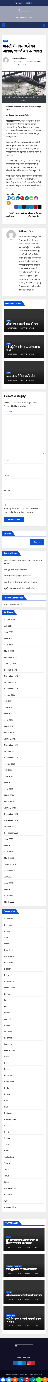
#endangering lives (32, 65)
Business (8, 925)
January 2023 (10, 864)
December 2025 (11, 670)
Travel (6, 1176)
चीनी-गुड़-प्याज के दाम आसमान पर (15, 570)
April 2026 (8, 645)
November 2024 (11, 745)
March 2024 (9, 795)
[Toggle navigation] (22, 25)
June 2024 (8, 776)
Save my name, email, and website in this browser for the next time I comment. (21, 510)
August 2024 (9, 764)
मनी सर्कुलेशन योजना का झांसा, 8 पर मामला (23, 348)
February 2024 (10, 802)
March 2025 (9, 726)
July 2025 (8, 701)
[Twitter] (13, 198)
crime (5, 40)
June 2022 (8, 883)
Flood (6, 1006)
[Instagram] (36, 198)
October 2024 (10, 751)
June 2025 (8, 708)
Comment (8, 412)
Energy (7, 975)
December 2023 (11, 814)
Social (7, 1132)
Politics (7, 1069)
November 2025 (11, 676)
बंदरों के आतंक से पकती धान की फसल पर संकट (20, 582)
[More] (9, 203)
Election (7, 969)
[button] (40, 25)
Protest (7, 1094)
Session (7, 1126)
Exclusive (8, 994)
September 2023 (11, 833)
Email (7, 475)
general (7, 1019)
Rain (6, 1107)
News (6, 1057)
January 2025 (10, 739)
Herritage (8, 1038)
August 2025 (9, 695)
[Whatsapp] (31, 198)
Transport (8, 1170)
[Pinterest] (22, 198)
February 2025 (10, 733)
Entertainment (10, 981)
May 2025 (8, 714)
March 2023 (9, 858)
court (6, 938)
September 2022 (11, 871)
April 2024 (8, 789)
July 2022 (8, 877)
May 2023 (8, 845)
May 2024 (8, 783)
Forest (7, 1013)
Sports (7, 1138)
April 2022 (8, 896)
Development (9, 956)
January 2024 (10, 808)
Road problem (10, 1119)
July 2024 (8, 770)
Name (7, 461)
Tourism (7, 1163)
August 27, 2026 (15, 1273)
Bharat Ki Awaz (20, 58)
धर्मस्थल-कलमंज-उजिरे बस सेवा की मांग (17, 576)
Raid (6, 1101)
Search (7, 533)
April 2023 (8, 852)
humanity (8, 1044)
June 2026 (8, 632)
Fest (6, 1000)
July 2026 (8, 626)
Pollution (8, 1075)
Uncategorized (10, 1188)
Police (7, 1063)
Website (7, 490)
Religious (8, 1113)
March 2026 (9, 651)
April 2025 (8, 720)
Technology (9, 1157)
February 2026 (10, 657)
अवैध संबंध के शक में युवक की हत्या (22, 324)
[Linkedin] (18, 198)
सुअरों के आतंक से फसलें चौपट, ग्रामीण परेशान (20, 588)
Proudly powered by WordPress (17, 1374)
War (6, 1201)
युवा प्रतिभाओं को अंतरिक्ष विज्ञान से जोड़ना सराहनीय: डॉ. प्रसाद (22, 1241)
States (7, 1144)
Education (8, 963)
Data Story (8, 950)
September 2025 (11, 689)
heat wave (8, 1032)
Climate (7, 931)
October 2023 (10, 827)
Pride (6, 1088)
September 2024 (11, 758)
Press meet (9, 1082)
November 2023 (11, 820)
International (9, 1050)
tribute (6, 1182)
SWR (6, 1151)
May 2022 (8, 889)
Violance (8, 1195)
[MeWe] (27, 198)
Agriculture (8, 919)
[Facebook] (9, 198)
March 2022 (9, 902)
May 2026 (8, 639)
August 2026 (9, 620)
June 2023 (8, 839)
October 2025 (10, 682)
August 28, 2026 (15, 1247)
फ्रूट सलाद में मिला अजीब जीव (20, 376)
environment (9, 988)
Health (7, 1025)
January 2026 (10, 664)
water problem (10, 1207)
